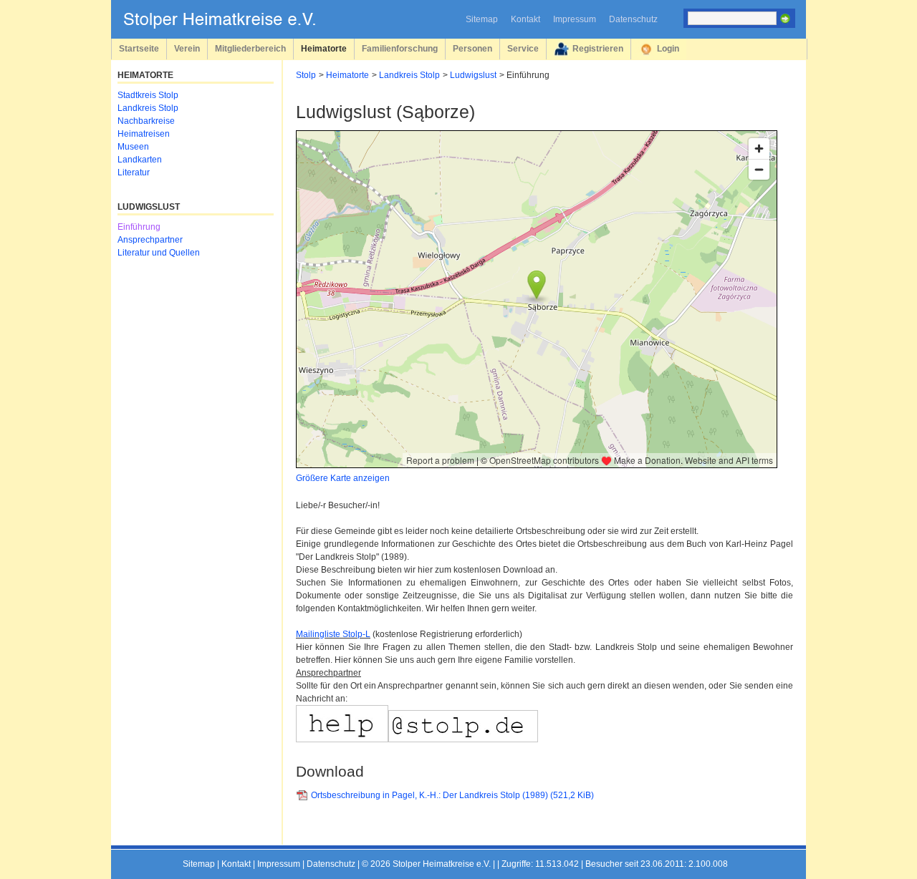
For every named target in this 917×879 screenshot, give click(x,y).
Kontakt (525, 19)
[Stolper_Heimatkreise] (230, 26)
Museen (133, 147)
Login (668, 48)
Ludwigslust (473, 75)
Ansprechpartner (150, 240)
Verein (187, 48)
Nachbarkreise (146, 121)
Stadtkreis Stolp (147, 95)
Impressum (574, 19)
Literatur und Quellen (158, 253)
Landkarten (139, 160)
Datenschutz (633, 19)
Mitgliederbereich (250, 48)
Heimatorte (324, 48)
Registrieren (597, 48)
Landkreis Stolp (409, 75)
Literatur (133, 172)
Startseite (139, 48)
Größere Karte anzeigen (343, 478)
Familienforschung (400, 48)
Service (523, 48)
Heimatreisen (143, 134)
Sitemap (482, 19)
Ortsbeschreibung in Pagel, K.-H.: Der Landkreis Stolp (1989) (452, 795)
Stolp (306, 75)
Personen (472, 48)
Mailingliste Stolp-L (333, 634)
